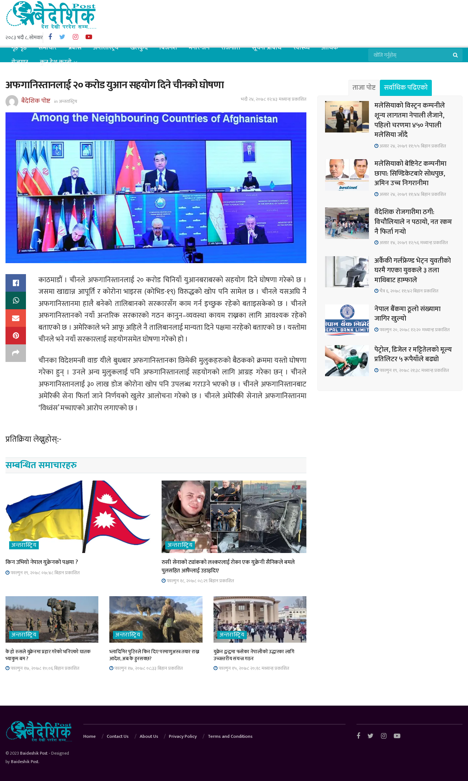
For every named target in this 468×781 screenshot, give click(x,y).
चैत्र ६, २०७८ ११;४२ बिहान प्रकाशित (408, 291)
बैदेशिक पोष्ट (35, 101)
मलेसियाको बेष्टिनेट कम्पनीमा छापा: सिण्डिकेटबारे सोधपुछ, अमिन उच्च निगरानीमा (410, 173)
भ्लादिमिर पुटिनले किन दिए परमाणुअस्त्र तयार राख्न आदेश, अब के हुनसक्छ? (154, 655)
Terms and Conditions (230, 736)
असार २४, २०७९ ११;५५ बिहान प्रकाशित (412, 146)
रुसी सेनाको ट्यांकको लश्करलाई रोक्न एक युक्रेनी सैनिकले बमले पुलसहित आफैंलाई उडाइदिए (228, 566)
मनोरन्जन (199, 47)
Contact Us (118, 736)
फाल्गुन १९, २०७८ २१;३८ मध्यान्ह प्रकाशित (413, 370)
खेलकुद (139, 47)
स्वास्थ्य (301, 47)
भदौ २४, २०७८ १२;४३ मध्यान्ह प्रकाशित (273, 99)
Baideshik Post (34, 753)
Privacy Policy (183, 736)
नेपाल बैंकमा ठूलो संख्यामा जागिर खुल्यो (407, 314)
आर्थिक (329, 47)
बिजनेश (168, 47)
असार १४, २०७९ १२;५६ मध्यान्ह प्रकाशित (413, 243)
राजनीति (230, 47)
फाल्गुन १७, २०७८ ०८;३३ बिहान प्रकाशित (148, 668)
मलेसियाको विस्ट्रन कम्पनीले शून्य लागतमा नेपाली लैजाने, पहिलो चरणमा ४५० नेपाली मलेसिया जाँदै (409, 120)
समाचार (47, 47)
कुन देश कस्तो (56, 62)
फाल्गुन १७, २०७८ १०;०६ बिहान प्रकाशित (44, 668)
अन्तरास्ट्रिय (105, 47)
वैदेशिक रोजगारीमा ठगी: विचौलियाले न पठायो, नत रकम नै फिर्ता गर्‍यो (413, 221)
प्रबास (75, 47)
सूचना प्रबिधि (267, 47)
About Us (149, 736)
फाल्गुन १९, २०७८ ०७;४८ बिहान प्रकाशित (45, 573)
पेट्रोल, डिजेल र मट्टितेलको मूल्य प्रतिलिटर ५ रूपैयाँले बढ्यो (413, 354)
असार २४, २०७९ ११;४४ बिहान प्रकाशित (412, 194)
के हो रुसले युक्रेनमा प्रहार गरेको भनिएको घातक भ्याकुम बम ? (48, 655)
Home (89, 736)
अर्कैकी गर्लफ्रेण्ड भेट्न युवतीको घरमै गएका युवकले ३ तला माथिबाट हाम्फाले (412, 270)
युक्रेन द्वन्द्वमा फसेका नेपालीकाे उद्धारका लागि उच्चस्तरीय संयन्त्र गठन (254, 655)
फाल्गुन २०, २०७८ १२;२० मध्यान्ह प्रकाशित (414, 330)
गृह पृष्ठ (19, 47)
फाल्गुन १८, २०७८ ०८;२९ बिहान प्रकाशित (200, 581)
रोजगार (19, 62)
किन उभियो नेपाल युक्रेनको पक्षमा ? (41, 562)
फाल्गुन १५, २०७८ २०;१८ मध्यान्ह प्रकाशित (253, 668)
